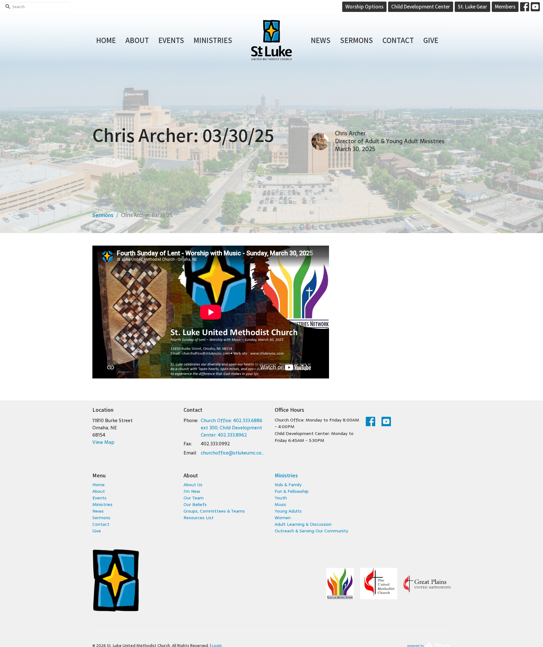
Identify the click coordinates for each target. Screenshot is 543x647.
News (321, 40)
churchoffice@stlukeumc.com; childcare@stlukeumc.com (234, 452)
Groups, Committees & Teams (214, 511)
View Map (103, 442)
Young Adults (288, 511)
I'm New (192, 491)
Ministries (213, 40)
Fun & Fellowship (292, 491)
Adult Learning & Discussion (303, 524)
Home (106, 40)
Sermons (356, 40)
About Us (193, 484)
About (137, 40)
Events (171, 40)
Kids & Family (288, 484)
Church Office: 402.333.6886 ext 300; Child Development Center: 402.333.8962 (231, 428)
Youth (281, 497)
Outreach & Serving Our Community (311, 530)
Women (283, 517)
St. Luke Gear (472, 6)
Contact (398, 40)
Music (281, 504)
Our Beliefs (195, 504)
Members (505, 6)
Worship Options (364, 6)
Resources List (199, 517)
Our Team (194, 497)
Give (430, 40)
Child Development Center (420, 6)
